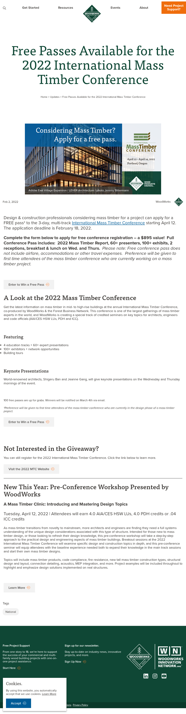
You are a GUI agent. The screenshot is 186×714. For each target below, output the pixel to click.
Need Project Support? (173, 7)
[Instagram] (155, 677)
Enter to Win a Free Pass (26, 284)
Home (44, 97)
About (144, 7)
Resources (65, 7)
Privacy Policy (80, 705)
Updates (55, 97)
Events (115, 7)
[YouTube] (164, 677)
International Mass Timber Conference (108, 223)
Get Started (30, 7)
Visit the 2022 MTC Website (29, 469)
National (10, 612)
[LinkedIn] (145, 677)
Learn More (17, 587)
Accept (16, 703)
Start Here (9, 668)
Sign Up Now (73, 661)
